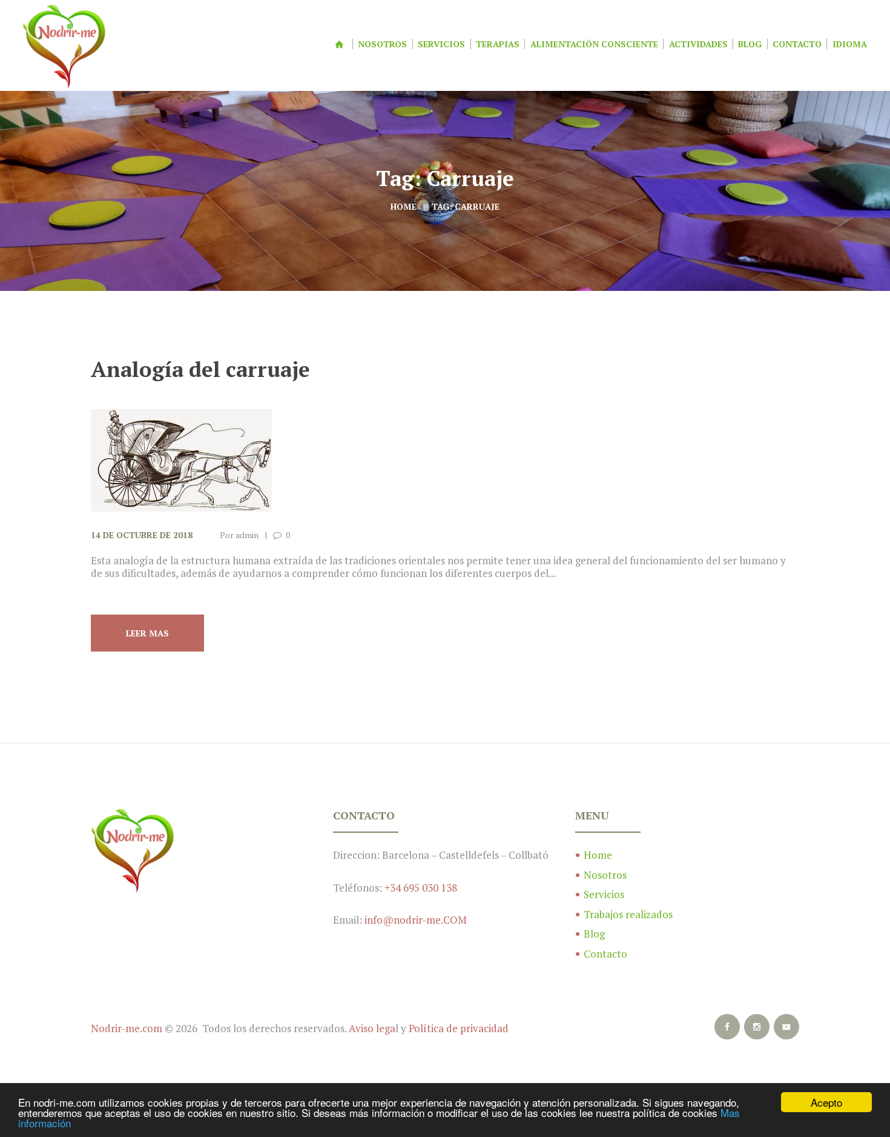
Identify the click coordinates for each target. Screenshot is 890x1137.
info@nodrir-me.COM (415, 920)
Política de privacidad (459, 1028)
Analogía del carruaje (200, 369)
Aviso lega (372, 1028)
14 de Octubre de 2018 (142, 535)
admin (247, 535)
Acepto (826, 1102)
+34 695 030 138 (420, 888)
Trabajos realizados (628, 914)
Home (404, 206)
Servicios (604, 894)
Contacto (605, 954)
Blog (594, 934)
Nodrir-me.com (126, 1028)
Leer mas (147, 633)
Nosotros (605, 875)
